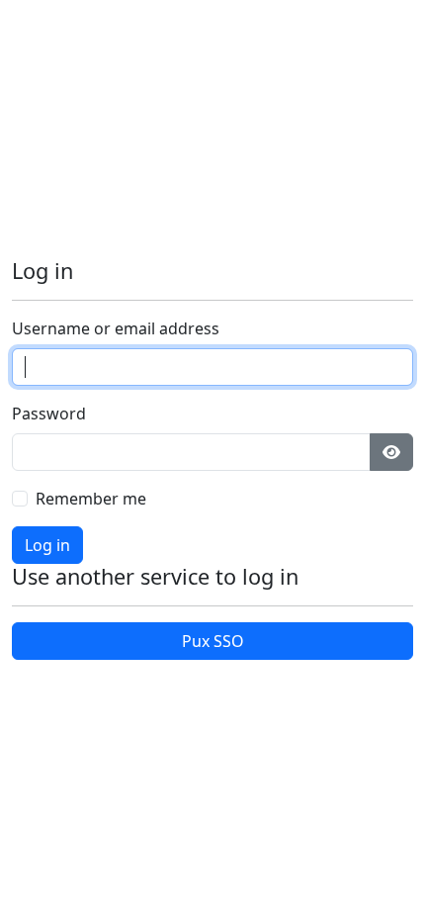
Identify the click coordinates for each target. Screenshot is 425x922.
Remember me (91, 498)
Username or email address (115, 328)
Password (49, 413)
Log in (47, 545)
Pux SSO (213, 641)
